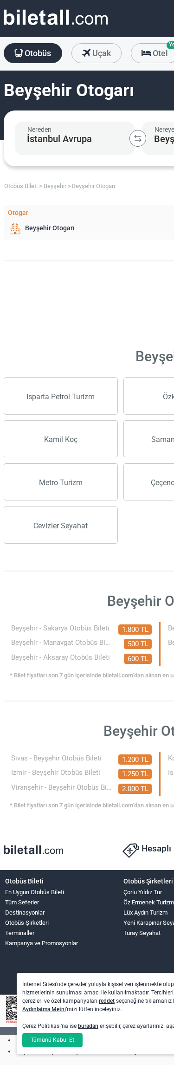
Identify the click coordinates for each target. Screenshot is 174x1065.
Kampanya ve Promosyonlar (41, 943)
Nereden (39, 129)
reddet (107, 1001)
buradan (88, 1026)
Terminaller (19, 932)
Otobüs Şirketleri (27, 922)
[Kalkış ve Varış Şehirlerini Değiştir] (137, 138)
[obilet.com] (56, 25)
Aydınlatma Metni (44, 1009)
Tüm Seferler (22, 902)
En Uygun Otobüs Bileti (34, 892)
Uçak (100, 53)
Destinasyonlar (25, 912)
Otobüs (37, 53)
